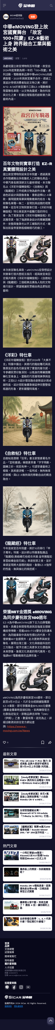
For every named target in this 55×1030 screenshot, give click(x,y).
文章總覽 (9, 949)
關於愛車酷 (10, 963)
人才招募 (9, 967)
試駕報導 (9, 952)
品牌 (7, 946)
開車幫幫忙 (10, 956)
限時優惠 (9, 960)
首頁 (7, 943)
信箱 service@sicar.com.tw (16, 975)
